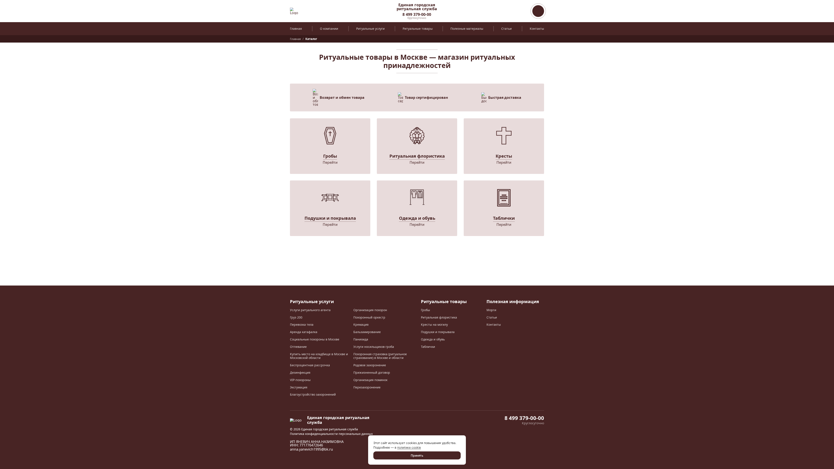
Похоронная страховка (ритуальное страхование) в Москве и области (380, 356)
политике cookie (409, 447)
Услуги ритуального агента (310, 310)
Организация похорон (370, 310)
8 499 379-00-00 (416, 14)
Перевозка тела (301, 324)
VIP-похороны (300, 380)
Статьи (506, 28)
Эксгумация (298, 387)
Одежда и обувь (433, 339)
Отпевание (298, 347)
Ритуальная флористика (439, 317)
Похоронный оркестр (369, 317)
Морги (491, 310)
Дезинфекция (300, 372)
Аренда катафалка (303, 332)
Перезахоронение (367, 387)
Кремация (361, 324)
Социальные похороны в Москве (314, 339)
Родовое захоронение (369, 365)
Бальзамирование (367, 332)
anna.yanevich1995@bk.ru (311, 449)
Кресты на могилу (434, 324)
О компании (329, 28)
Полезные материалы (466, 28)
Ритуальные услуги (370, 28)
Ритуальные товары (418, 28)
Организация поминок (370, 380)
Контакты (537, 28)
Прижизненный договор (371, 372)
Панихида (360, 339)
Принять (417, 455)
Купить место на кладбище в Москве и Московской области (319, 356)
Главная (296, 28)
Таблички (428, 347)
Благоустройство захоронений (313, 394)
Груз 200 (296, 317)
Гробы (425, 310)
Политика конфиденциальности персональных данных (331, 434)
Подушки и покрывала (438, 332)
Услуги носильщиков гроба (373, 347)
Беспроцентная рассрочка (310, 365)
